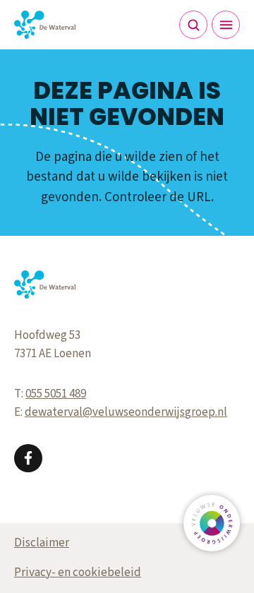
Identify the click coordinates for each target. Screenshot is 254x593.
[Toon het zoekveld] (193, 25)
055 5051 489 (55, 393)
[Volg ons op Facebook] (28, 458)
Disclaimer (41, 542)
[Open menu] (226, 25)
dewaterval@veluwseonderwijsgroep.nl (126, 412)
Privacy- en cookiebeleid (77, 572)
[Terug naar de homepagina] (44, 25)
